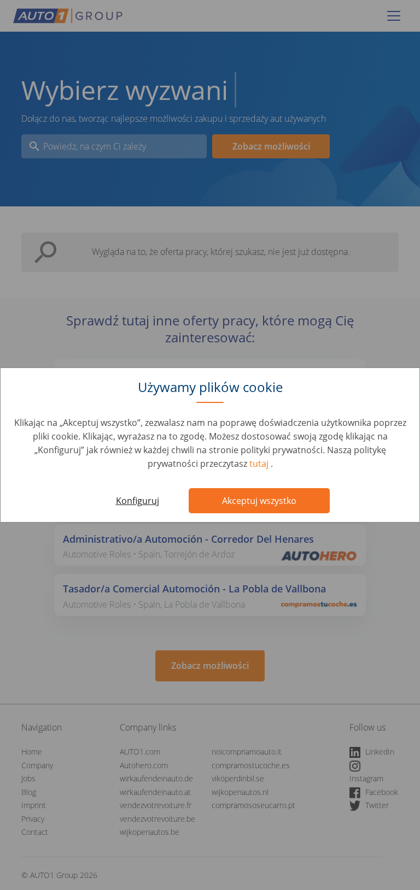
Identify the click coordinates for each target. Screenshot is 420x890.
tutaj (260, 464)
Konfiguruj (137, 501)
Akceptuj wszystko (259, 501)
